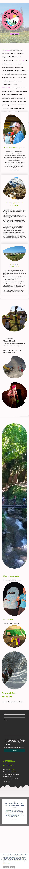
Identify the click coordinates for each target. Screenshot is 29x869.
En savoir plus (6, 863)
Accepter (14, 820)
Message (6, 720)
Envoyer (14, 750)
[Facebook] (4, 781)
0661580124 (11, 769)
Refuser (12, 867)
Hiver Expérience (14, 34)
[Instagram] (6, 781)
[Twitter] (9, 781)
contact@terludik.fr (11, 771)
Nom (5, 713)
